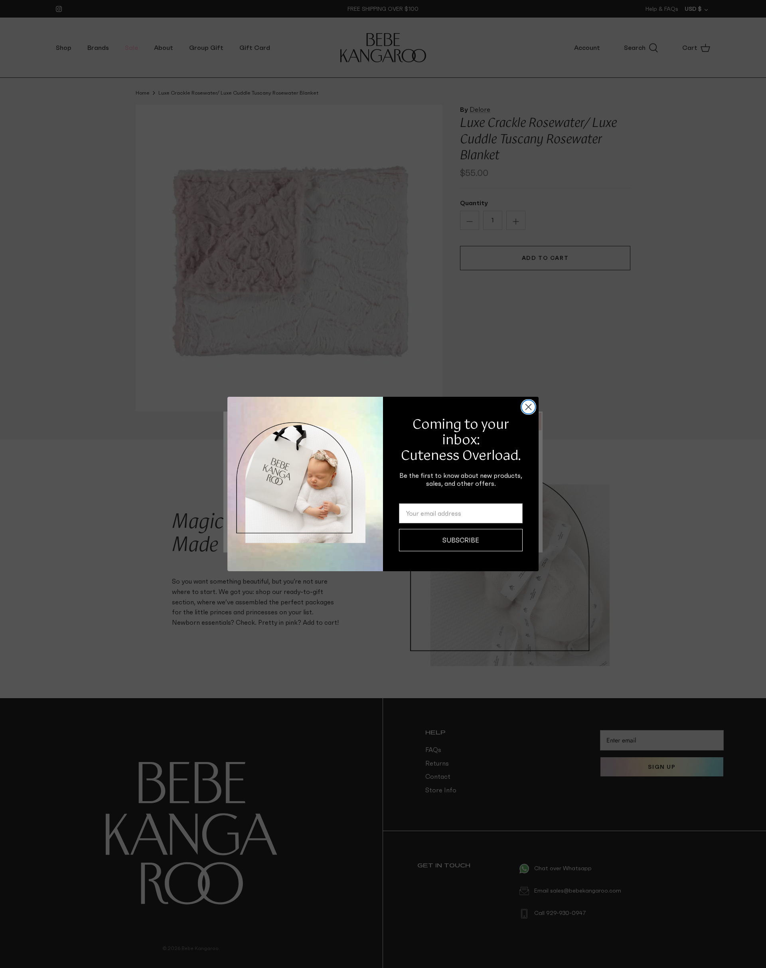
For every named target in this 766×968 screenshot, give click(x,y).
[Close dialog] (528, 407)
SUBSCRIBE (460, 540)
